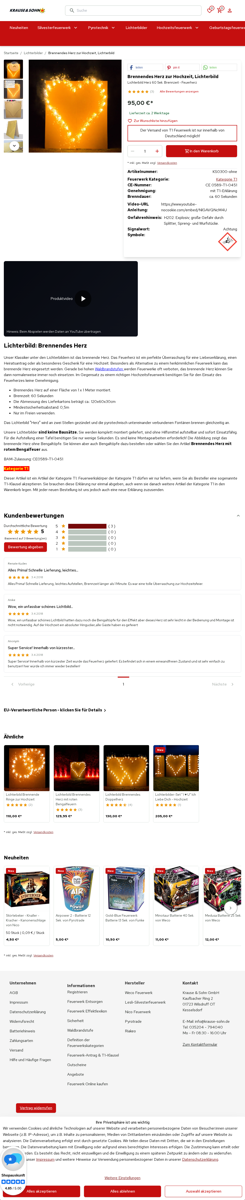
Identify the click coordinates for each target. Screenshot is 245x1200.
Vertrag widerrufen (36, 1107)
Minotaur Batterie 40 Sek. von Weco (174, 917)
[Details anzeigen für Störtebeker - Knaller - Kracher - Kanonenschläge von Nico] (27, 889)
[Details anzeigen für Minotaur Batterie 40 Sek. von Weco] (176, 889)
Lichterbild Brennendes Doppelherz (123, 796)
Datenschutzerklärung (200, 1159)
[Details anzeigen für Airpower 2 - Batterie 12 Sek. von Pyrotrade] (77, 889)
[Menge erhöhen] (157, 151)
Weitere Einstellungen (122, 1177)
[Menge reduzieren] (132, 151)
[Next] (14, 146)
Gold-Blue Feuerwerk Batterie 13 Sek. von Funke (125, 917)
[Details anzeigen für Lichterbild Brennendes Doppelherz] (127, 768)
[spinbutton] (144, 151)
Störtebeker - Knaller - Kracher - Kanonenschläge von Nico (26, 920)
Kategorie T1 (226, 179)
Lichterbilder (33, 53)
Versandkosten (167, 163)
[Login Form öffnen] (229, 10)
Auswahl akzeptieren (203, 1191)
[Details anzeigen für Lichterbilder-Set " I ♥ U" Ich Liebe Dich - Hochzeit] (176, 768)
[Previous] (14, 66)
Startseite (11, 53)
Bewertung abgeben (25, 546)
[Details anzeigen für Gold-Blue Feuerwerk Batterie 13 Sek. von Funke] (127, 889)
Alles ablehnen (122, 1191)
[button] (145, 67)
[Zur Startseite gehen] (33, 11)
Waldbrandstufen (109, 368)
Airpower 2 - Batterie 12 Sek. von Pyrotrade (73, 917)
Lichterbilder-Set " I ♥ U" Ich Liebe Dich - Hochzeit (175, 796)
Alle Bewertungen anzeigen (179, 91)
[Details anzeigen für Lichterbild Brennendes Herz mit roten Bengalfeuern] (77, 768)
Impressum (45, 1159)
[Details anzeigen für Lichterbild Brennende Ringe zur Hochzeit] (27, 768)
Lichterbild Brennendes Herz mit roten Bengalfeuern (73, 799)
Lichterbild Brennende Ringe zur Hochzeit (22, 796)
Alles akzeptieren (41, 1191)
